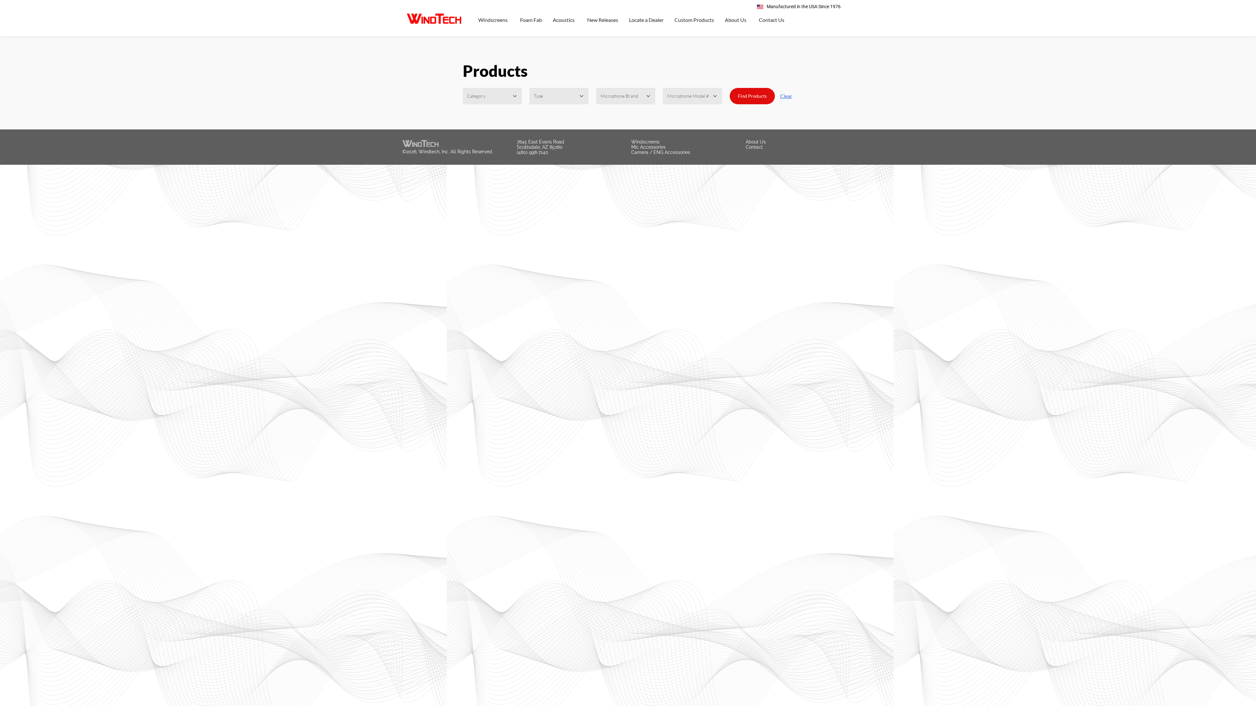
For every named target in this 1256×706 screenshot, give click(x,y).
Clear (786, 96)
